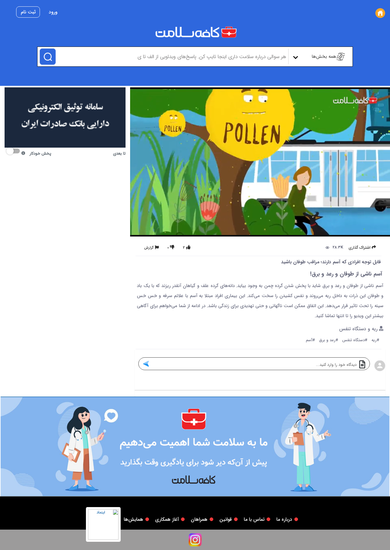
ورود (53, 12)
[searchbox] (171, 56)
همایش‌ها (133, 519)
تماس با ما (254, 519)
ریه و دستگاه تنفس (359, 329)
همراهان (199, 519)
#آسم (310, 340)
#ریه (375, 340)
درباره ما (284, 519)
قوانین (225, 519)
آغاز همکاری (167, 519)
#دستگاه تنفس (354, 340)
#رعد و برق (328, 340)
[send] (145, 364)
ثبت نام (28, 12)
